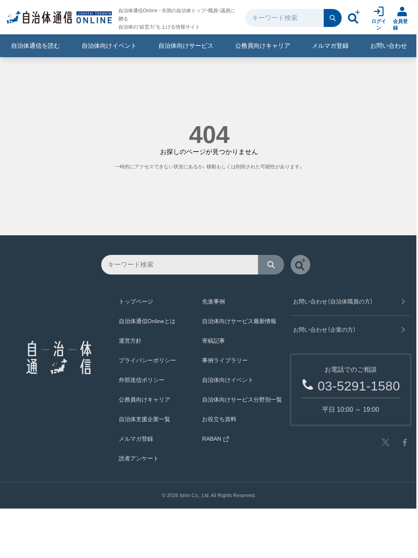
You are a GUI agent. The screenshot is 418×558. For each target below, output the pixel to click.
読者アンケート (139, 458)
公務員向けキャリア (262, 45)
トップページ (136, 301)
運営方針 (130, 340)
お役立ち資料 (219, 419)
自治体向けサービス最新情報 (239, 321)
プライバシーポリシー (147, 360)
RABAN (211, 438)
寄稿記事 (213, 340)
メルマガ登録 (330, 45)
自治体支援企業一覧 (144, 419)
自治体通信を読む (35, 45)
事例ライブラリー (225, 360)
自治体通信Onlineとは (147, 321)
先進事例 (213, 301)
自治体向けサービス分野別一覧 (242, 399)
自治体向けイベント (109, 45)
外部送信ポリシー (142, 380)
